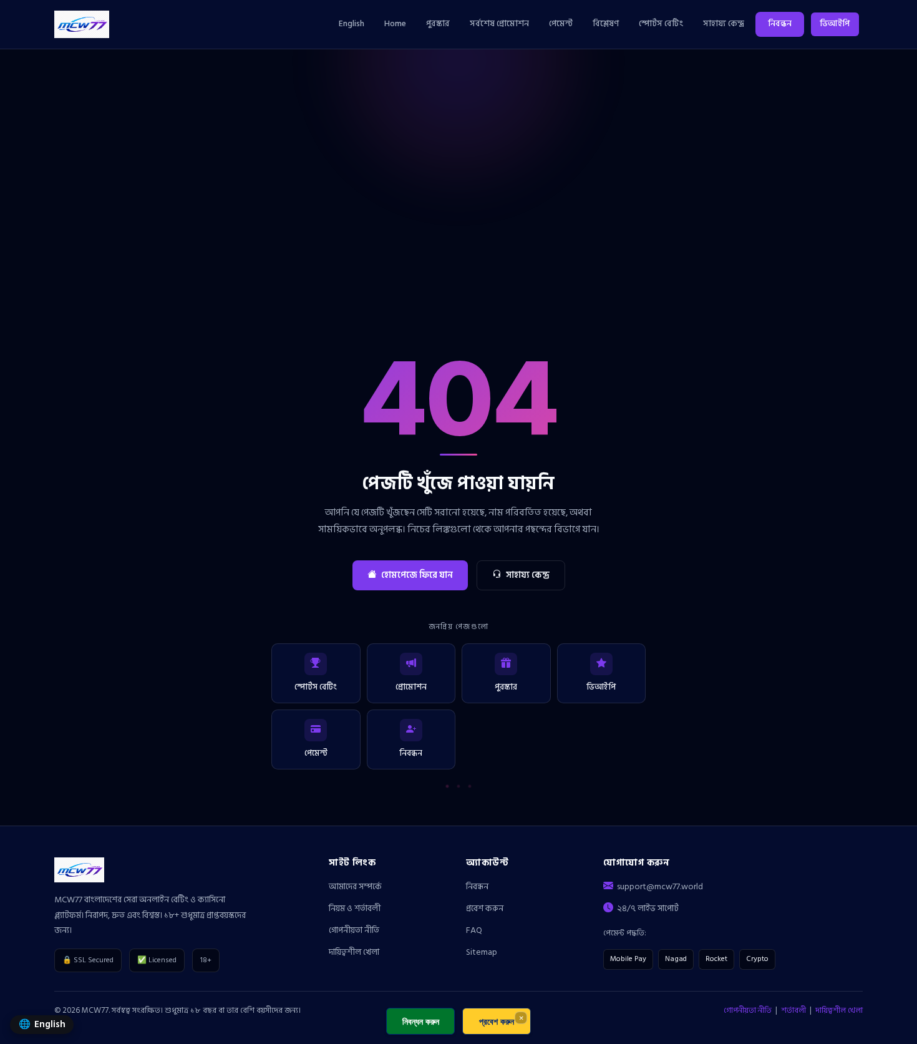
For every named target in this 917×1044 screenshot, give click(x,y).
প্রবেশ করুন (484, 908)
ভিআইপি (835, 24)
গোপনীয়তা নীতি (354, 930)
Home (395, 24)
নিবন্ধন (780, 24)
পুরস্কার (438, 24)
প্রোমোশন (411, 687)
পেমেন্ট (561, 24)
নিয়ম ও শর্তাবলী (355, 908)
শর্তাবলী (793, 1010)
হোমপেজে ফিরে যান (417, 575)
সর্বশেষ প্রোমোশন (499, 24)
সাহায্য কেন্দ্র (723, 24)
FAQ (474, 930)
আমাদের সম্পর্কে (355, 886)
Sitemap (481, 952)
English (351, 24)
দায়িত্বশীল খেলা (354, 952)
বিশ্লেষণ (606, 24)
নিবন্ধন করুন (420, 1021)
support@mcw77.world (660, 886)
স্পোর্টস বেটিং (661, 24)
